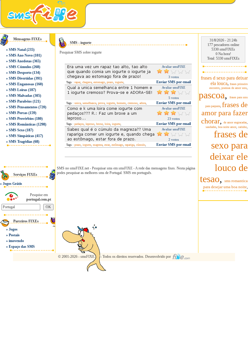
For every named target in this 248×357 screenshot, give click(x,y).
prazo (110, 82)
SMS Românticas (22, 124)
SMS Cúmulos (20, 67)
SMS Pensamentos (23, 107)
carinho (242, 127)
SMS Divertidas (21, 78)
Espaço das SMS (22, 246)
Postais (14, 235)
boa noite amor (227, 127)
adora (142, 103)
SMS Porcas (18, 113)
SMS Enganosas (21, 84)
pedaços (79, 124)
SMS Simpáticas (21, 136)
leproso (90, 124)
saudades (211, 127)
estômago (117, 144)
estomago (99, 82)
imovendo (16, 241)
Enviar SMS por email (173, 82)
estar (107, 144)
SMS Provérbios (21, 118)
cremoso (133, 103)
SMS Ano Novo (21, 55)
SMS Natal (17, 49)
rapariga (129, 144)
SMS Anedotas (20, 61)
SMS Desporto (20, 72)
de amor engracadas (235, 122)
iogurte (119, 82)
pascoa (212, 95)
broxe (99, 124)
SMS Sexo (16, 130)
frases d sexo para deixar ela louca (224, 80)
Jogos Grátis (12, 184)
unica (77, 103)
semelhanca (89, 103)
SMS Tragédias (20, 141)
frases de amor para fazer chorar (224, 113)
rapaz (77, 82)
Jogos (13, 229)
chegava (87, 82)
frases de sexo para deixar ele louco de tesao (224, 156)
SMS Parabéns (20, 101)
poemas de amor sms (234, 88)
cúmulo (140, 144)
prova (101, 103)
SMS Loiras (18, 90)
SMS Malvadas (20, 95)
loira (107, 124)
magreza (98, 144)
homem (121, 103)
